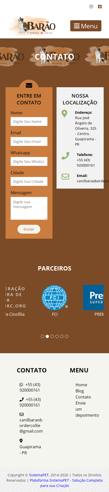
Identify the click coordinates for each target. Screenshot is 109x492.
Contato (83, 397)
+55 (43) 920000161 (30, 387)
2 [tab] (47, 336)
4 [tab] (57, 336)
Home (81, 385)
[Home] (28, 25)
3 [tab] (52, 336)
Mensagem (21, 192)
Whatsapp (20, 152)
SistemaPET (39, 475)
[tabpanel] (55, 299)
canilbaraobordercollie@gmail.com (31, 425)
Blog (80, 391)
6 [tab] (66, 336)
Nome (16, 113)
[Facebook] (100, 6)
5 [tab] (61, 336)
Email (16, 133)
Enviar (29, 229)
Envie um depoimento (84, 409)
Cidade (17, 172)
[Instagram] (91, 6)
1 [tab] (42, 336)
